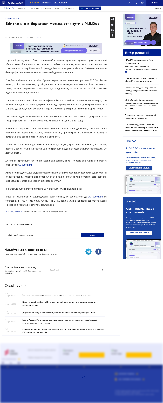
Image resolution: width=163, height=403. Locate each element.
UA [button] (129, 3)
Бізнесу (34, 3)
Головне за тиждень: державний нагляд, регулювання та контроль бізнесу (58, 295)
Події (57, 9)
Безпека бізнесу (12, 19)
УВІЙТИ (92, 235)
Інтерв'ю (47, 9)
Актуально (69, 9)
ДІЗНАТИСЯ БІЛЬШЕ (139, 168)
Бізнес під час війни (91, 8)
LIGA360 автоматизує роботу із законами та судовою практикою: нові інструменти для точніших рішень (141, 65)
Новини (21, 9)
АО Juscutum (25, 164)
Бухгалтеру (60, 3)
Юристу (46, 3)
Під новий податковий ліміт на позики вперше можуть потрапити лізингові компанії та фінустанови (141, 127)
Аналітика (34, 9)
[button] (3, 2)
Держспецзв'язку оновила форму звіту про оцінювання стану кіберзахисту (58, 312)
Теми (157, 8)
